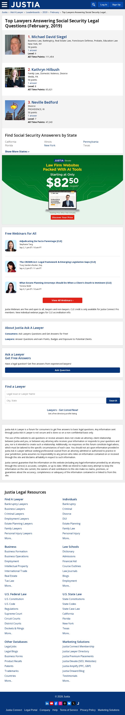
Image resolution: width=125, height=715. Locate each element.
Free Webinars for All (20, 233)
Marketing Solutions (75, 642)
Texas (65, 628)
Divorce (66, 513)
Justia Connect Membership (78, 646)
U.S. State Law (72, 594)
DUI (64, 518)
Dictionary (68, 551)
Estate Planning (71, 523)
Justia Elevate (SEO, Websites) (79, 661)
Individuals (69, 499)
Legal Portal (30, 710)
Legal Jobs (10, 646)
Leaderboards (33, 12)
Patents (9, 666)
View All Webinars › (62, 300)
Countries (10, 676)
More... (8, 538)
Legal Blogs (11, 651)
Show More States (16, 151)
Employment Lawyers (17, 518)
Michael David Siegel (49, 36)
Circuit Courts (12, 618)
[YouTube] (51, 703)
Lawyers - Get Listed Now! (62, 410)
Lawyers (9, 339)
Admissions (68, 556)
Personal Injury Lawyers (18, 533)
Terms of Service (69, 710)
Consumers (11, 333)
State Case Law (71, 608)
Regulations (11, 608)
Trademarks (12, 671)
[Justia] (25, 4)
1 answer (32, 50)
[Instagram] (60, 703)
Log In (103, 4)
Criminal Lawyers (14, 513)
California (68, 613)
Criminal (67, 509)
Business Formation (16, 551)
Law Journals (69, 571)
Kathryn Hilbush (45, 69)
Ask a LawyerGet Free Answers (18, 356)
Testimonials (69, 676)
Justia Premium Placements (78, 656)
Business (10, 546)
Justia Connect (14, 710)
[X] (73, 703)
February (54, 12)
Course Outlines (71, 566)
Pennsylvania (90, 141)
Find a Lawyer (15, 386)
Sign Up (116, 4)
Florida (66, 618)
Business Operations (17, 556)
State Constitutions (73, 599)
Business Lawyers (15, 509)
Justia (4, 12)
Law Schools (70, 546)
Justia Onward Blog (73, 671)
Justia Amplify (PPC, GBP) (76, 666)
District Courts (13, 623)
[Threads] (65, 703)
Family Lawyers (13, 528)
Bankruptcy (69, 504)
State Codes (69, 604)
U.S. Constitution (14, 599)
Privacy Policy (88, 710)
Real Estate (11, 576)
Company (45, 710)
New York (49, 145)
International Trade (16, 571)
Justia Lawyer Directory (75, 651)
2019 (45, 12)
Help (55, 710)
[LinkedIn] (47, 703)
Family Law (68, 528)
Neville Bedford (45, 102)
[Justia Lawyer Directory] (78, 703)
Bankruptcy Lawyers (16, 504)
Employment (12, 561)
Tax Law (9, 580)
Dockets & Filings (14, 628)
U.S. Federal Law (16, 594)
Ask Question (62, 370)
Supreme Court (13, 613)
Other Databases (16, 642)
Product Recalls (13, 661)
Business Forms (14, 656)
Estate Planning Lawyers (19, 523)
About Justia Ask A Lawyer (24, 328)
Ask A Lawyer (16, 12)
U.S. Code (10, 604)
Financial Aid (69, 561)
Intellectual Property (16, 566)
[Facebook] (56, 703)
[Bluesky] (69, 703)
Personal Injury (71, 533)
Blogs (65, 576)
